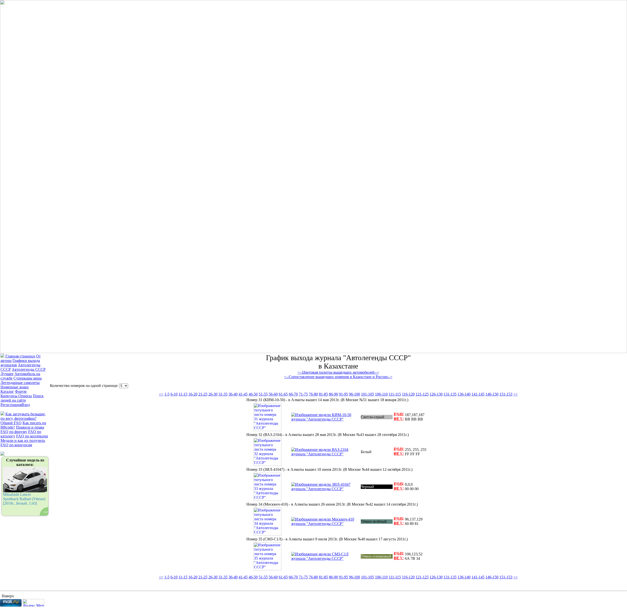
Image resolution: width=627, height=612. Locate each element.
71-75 (303, 394)
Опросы (25, 396)
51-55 (263, 394)
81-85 (323, 394)
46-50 (253, 394)
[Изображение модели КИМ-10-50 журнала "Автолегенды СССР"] (325, 419)
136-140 (464, 394)
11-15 (183, 394)
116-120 (408, 394)
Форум (20, 391)
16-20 (192, 394)
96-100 (354, 394)
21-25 (202, 394)
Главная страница (20, 356)
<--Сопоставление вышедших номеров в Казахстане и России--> (338, 377)
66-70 (293, 394)
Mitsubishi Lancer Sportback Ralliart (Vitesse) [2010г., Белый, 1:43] (25, 485)
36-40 (233, 394)
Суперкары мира (27, 378)
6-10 (174, 394)
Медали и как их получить (22, 440)
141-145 (477, 394)
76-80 (313, 394)
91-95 (343, 394)
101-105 (367, 394)
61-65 (283, 394)
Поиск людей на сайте (22, 398)
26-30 (212, 394)
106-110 (381, 394)
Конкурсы (9, 396)
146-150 (491, 394)
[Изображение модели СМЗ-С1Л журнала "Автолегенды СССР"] (325, 558)
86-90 (333, 394)
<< (161, 394)
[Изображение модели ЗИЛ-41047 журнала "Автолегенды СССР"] (325, 489)
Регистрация (11, 405)
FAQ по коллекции (32, 436)
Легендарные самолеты (20, 383)
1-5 (166, 394)
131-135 (450, 394)
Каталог (7, 391)
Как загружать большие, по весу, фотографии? (23, 416)
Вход (26, 405)
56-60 (273, 394)
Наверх (8, 596)
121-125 (422, 394)
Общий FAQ (11, 423)
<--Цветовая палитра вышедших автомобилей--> (338, 372)
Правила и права (30, 427)
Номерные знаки (14, 387)
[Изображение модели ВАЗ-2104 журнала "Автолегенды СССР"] (325, 454)
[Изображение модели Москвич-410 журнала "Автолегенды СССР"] (325, 524)
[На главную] (313, 352)
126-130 (436, 394)
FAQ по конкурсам (16, 445)
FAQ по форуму (13, 432)
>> (515, 394)
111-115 (395, 394)
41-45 (243, 394)
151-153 (505, 394)
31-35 (223, 394)
